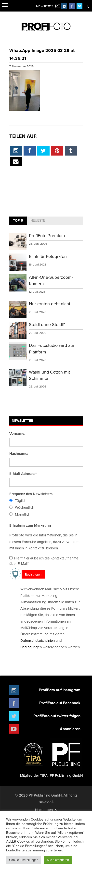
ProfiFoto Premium (47, 235)
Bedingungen (31, 647)
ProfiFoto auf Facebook (59, 703)
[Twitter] (79, 6)
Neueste (37, 220)
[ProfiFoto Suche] (87, 6)
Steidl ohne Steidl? (47, 324)
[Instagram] (64, 6)
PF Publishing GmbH (66, 775)
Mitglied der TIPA (34, 775)
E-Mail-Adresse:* (23, 473)
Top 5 (18, 220)
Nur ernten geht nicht (49, 304)
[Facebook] (72, 6)
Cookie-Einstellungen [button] (23, 860)
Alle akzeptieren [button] (58, 860)
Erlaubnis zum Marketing (30, 525)
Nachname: (18, 453)
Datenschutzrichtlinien (37, 640)
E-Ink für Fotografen (48, 256)
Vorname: (17, 433)
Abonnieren (70, 729)
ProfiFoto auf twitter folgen (56, 716)
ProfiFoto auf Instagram (59, 690)
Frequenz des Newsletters (31, 493)
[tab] (18, 221)
